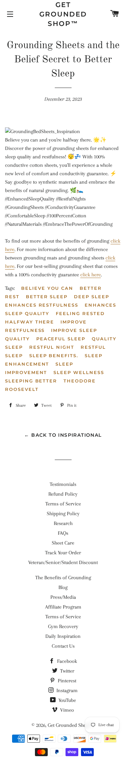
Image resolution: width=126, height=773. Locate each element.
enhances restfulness (41, 305)
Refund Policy (63, 494)
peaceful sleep (60, 338)
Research (63, 523)
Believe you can (47, 288)
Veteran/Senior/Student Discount (63, 562)
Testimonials (63, 484)
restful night (51, 347)
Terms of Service (63, 504)
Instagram (66, 690)
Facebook (66, 661)
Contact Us (63, 646)
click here (90, 275)
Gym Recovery (63, 626)
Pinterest (66, 681)
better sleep (47, 296)
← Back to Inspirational (62, 435)
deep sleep (91, 296)
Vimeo (66, 710)
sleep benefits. (53, 355)
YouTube (66, 700)
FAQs (63, 533)
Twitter (66, 671)
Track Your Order (63, 553)
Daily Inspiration (63, 636)
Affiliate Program (63, 607)
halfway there (29, 321)
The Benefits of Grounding (63, 578)
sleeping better (31, 380)
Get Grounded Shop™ (63, 14)
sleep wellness (78, 372)
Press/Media (63, 597)
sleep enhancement (53, 360)
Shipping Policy (63, 514)
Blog (63, 587)
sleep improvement (39, 368)
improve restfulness (46, 326)
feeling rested (80, 313)
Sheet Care (63, 543)
